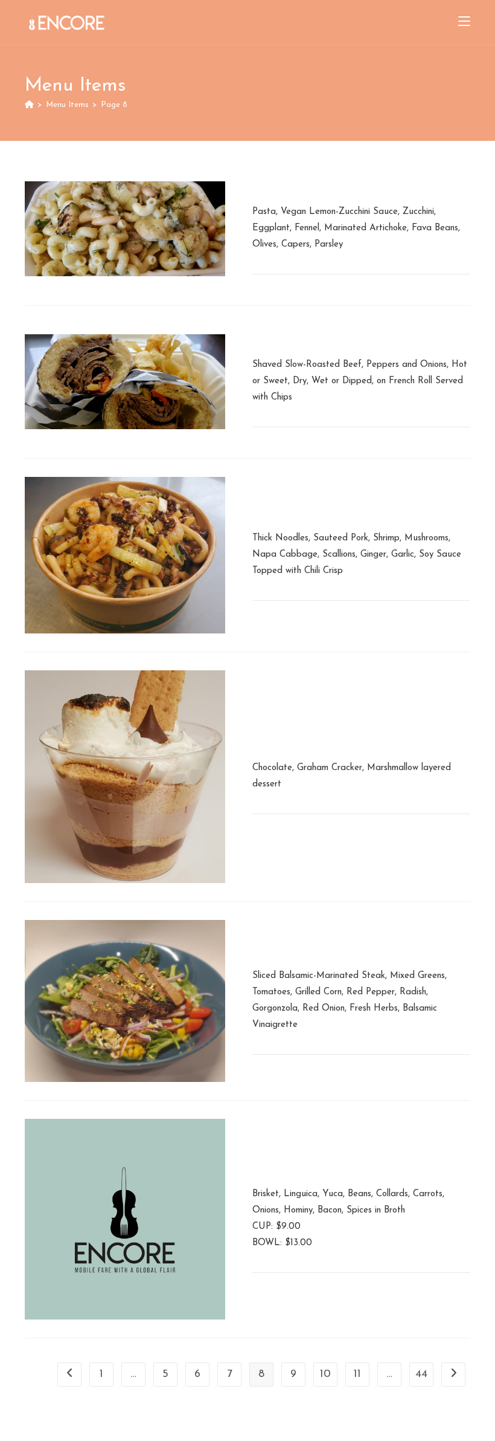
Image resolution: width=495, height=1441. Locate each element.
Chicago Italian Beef (310, 336)
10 (325, 1374)
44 (421, 1374)
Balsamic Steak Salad (313, 947)
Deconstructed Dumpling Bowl (338, 510)
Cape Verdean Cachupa (320, 1165)
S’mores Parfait (295, 739)
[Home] (29, 105)
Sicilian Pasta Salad (309, 183)
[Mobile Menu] (464, 22)
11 (357, 1374)
